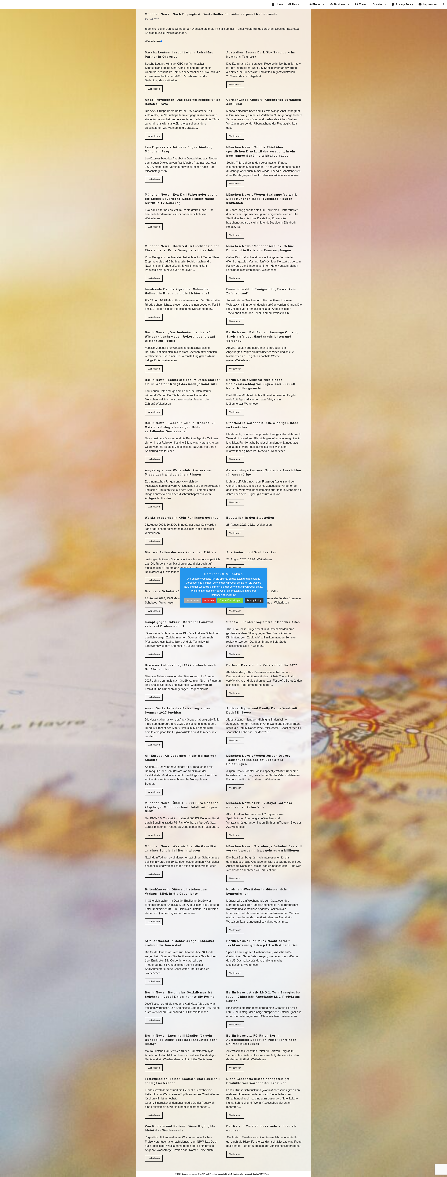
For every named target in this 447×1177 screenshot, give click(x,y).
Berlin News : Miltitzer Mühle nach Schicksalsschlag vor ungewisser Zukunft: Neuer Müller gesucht (261, 384)
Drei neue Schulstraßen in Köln (171, 591)
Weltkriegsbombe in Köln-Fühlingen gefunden (183, 517)
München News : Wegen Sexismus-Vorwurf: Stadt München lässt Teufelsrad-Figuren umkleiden (261, 198)
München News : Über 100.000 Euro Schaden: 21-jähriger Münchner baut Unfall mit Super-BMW (182, 807)
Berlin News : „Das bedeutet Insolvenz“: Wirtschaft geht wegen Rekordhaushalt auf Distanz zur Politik (180, 336)
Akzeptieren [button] (192, 600)
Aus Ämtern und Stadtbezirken (251, 552)
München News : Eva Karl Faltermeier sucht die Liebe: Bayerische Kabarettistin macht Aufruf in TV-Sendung (181, 198)
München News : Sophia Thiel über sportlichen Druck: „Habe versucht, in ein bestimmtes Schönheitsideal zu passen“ (260, 151)
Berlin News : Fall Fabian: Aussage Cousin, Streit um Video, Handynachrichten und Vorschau (262, 336)
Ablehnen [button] (209, 600)
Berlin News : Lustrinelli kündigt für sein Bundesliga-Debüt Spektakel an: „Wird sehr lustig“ (181, 1040)
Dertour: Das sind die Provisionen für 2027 (261, 665)
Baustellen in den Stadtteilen (250, 517)
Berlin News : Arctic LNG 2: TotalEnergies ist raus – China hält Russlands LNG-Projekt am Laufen (263, 996)
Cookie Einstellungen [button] (230, 600)
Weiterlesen (152, 41)
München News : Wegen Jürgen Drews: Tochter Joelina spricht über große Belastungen (258, 760)
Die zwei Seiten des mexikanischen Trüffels (181, 552)
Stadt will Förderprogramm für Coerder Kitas (263, 622)
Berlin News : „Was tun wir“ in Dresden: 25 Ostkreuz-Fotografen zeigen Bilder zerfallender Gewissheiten (180, 427)
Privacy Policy (254, 600)
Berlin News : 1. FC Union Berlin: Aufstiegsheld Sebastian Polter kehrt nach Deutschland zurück (261, 1040)
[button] (443, 4)
